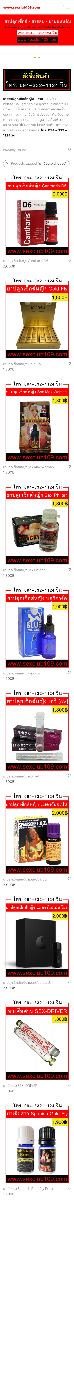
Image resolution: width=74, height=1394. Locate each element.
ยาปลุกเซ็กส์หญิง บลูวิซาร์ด (22, 673)
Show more (10, 266)
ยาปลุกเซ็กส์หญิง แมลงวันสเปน (25, 879)
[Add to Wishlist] (69, 260)
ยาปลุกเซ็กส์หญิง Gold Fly (22, 364)
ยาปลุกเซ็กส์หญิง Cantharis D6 (25, 260)
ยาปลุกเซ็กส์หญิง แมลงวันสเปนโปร (27, 982)
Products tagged (38, 163)
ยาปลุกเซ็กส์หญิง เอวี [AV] (21, 776)
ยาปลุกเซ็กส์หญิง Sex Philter (24, 570)
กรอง (22, 149)
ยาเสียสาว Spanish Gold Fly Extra (28, 1188)
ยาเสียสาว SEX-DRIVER (20, 1085)
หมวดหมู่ (9, 149)
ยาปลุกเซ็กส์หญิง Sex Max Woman (28, 467)
